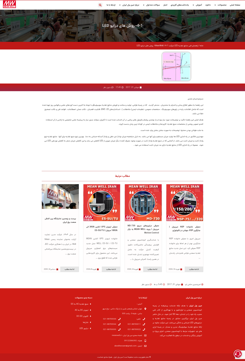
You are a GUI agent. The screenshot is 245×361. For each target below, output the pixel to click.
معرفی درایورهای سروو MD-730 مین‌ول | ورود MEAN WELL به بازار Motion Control (143, 229)
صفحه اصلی (235, 4)
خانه (201, 45)
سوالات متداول (153, 4)
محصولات (222, 4)
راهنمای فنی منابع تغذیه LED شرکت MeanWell (176, 45)
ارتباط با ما (111, 4)
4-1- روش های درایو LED (122, 25)
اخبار (165, 4)
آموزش (199, 4)
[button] (100, 5)
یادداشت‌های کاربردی (180, 4)
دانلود (208, 4)
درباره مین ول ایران (130, 4)
